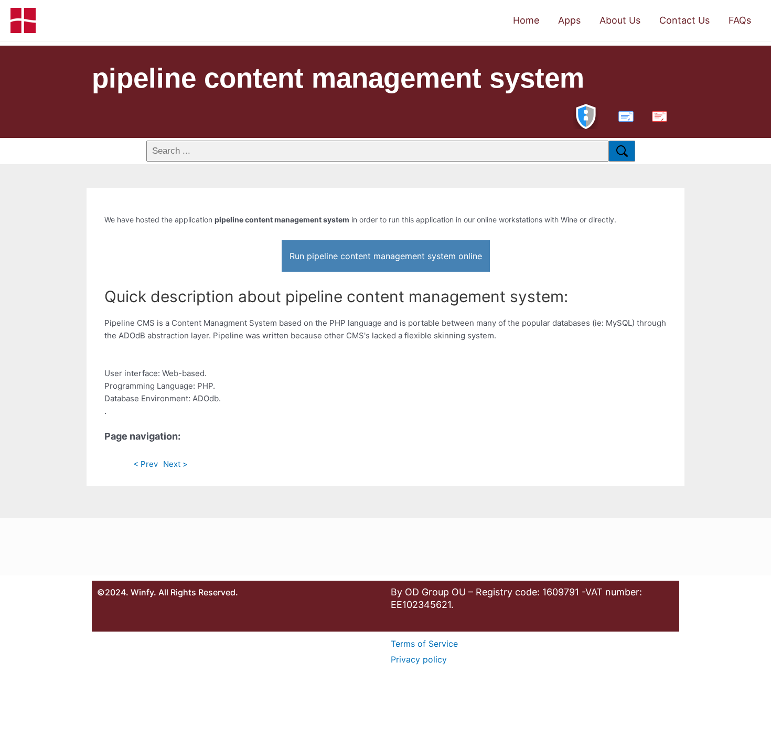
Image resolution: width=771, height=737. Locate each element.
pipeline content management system (338, 77)
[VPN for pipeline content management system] (586, 115)
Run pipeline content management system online (386, 256)
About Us (619, 20)
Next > (175, 464)
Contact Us (684, 20)
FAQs (740, 20)
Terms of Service (424, 643)
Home (526, 20)
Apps (569, 20)
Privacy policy (419, 659)
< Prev (145, 464)
